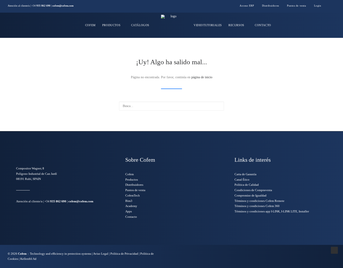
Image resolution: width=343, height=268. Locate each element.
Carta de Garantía (245, 174)
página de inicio (201, 77)
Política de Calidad (246, 184)
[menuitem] (248, 5)
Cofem (90, 25)
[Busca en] (171, 106)
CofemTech (132, 195)
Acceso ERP (247, 5)
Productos (111, 25)
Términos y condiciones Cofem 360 (257, 206)
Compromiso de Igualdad (250, 195)
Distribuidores (270, 5)
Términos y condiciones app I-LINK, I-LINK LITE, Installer (271, 211)
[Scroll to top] (334, 250)
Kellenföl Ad (28, 259)
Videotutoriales (208, 25)
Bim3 (128, 201)
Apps (128, 211)
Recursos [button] (236, 25)
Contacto (263, 25)
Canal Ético (241, 179)
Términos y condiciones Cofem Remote (259, 201)
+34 (41, 5)
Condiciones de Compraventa (253, 190)
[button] (334, 6)
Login (317, 5)
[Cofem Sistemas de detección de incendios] (171, 25)
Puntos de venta (296, 5)
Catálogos (140, 25)
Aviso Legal (100, 253)
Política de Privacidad (124, 253)
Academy (131, 206)
